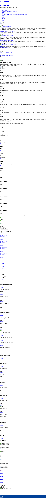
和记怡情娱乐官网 (4, 1)
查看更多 (1, 329)
